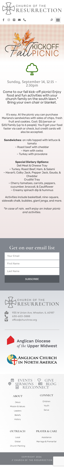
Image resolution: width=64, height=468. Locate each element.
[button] (58, 20)
